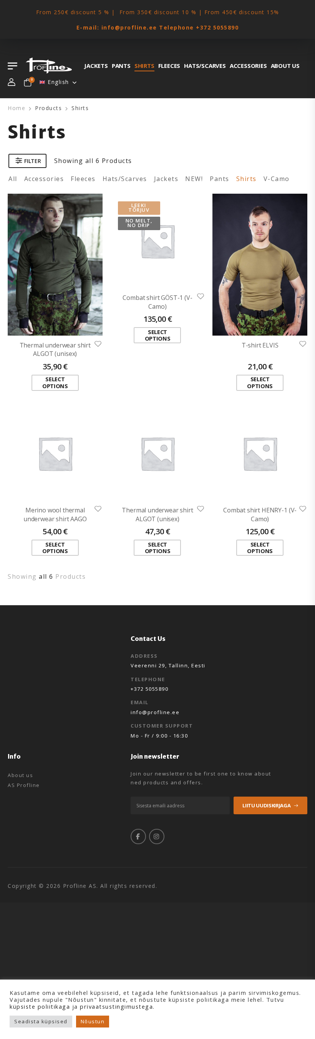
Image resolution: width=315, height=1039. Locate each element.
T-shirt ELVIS (260, 345)
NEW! (194, 179)
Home (16, 108)
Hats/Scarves (205, 65)
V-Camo (277, 179)
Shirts (144, 65)
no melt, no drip (139, 223)
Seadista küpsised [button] (41, 1021)
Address (144, 655)
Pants (121, 65)
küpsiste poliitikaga (40, 1006)
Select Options (55, 382)
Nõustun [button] (93, 1021)
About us (285, 65)
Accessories (248, 65)
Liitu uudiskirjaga (266, 805)
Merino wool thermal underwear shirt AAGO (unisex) (55, 519)
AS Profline (24, 785)
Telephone (148, 679)
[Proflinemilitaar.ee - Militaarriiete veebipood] (49, 66)
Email (140, 702)
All (12, 179)
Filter (32, 161)
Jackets (96, 65)
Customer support (162, 725)
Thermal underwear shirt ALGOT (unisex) (55, 349)
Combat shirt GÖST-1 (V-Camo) (157, 301)
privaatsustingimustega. (117, 1006)
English (58, 82)
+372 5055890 (217, 27)
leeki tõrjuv (138, 208)
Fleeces (169, 65)
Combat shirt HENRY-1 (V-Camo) (260, 514)
